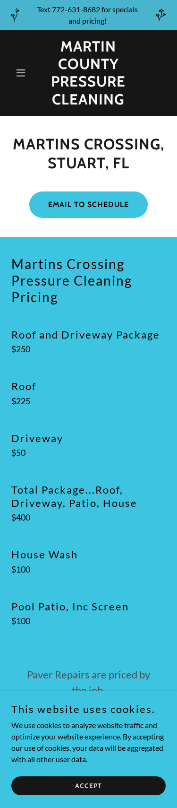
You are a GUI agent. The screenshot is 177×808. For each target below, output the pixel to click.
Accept (88, 785)
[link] (88, 101)
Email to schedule (88, 204)
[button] (22, 72)
